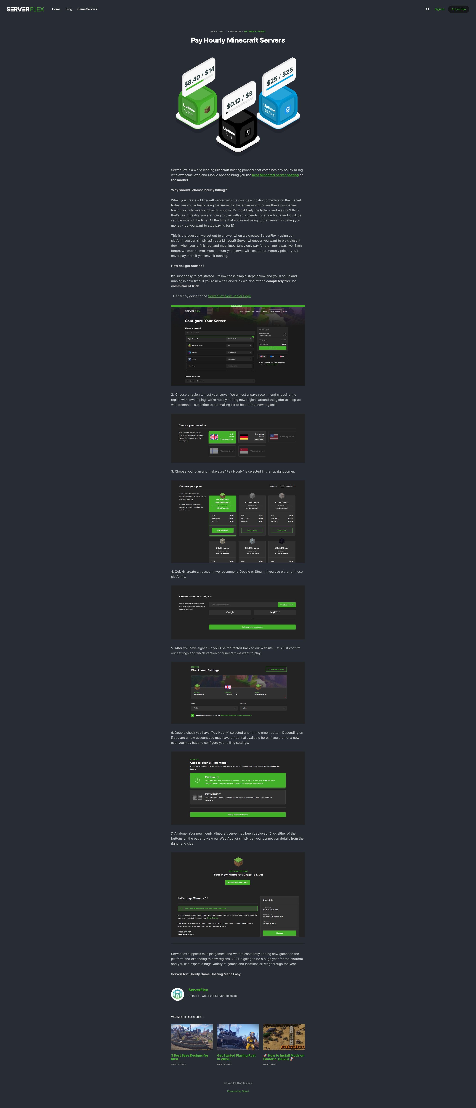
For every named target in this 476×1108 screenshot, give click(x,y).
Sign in (439, 9)
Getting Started (254, 31)
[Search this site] (428, 9)
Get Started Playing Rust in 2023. (236, 1057)
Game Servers (87, 9)
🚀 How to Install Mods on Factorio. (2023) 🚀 (283, 1057)
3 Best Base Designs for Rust (189, 1057)
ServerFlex (198, 990)
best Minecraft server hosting (275, 175)
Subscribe (459, 9)
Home (56, 9)
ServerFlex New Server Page (229, 296)
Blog (69, 9)
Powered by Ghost (238, 1091)
